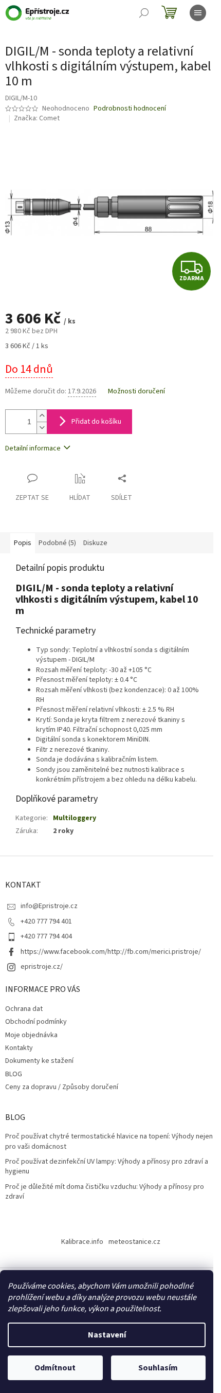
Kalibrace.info (82, 1242)
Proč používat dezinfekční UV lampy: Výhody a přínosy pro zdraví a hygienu (106, 1167)
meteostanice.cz (134, 1242)
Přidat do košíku (96, 422)
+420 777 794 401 (46, 921)
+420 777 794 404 (46, 936)
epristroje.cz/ (42, 967)
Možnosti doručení (136, 391)
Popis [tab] (22, 543)
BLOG (13, 1074)
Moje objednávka (31, 1035)
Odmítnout (55, 1367)
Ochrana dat (24, 1009)
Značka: (37, 118)
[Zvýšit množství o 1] (41, 416)
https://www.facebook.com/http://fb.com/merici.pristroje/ (111, 952)
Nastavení (107, 1335)
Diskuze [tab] (95, 543)
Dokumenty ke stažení (39, 1061)
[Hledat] (144, 13)
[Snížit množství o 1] (41, 427)
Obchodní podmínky (36, 1022)
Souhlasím (158, 1367)
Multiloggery (74, 818)
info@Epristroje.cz (49, 906)
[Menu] (198, 13)
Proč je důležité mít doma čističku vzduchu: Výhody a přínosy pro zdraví (104, 1192)
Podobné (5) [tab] (57, 543)
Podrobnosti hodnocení (130, 109)
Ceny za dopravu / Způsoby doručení (61, 1087)
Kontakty (19, 1048)
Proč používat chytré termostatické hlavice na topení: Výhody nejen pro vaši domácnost (109, 1141)
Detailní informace (33, 448)
